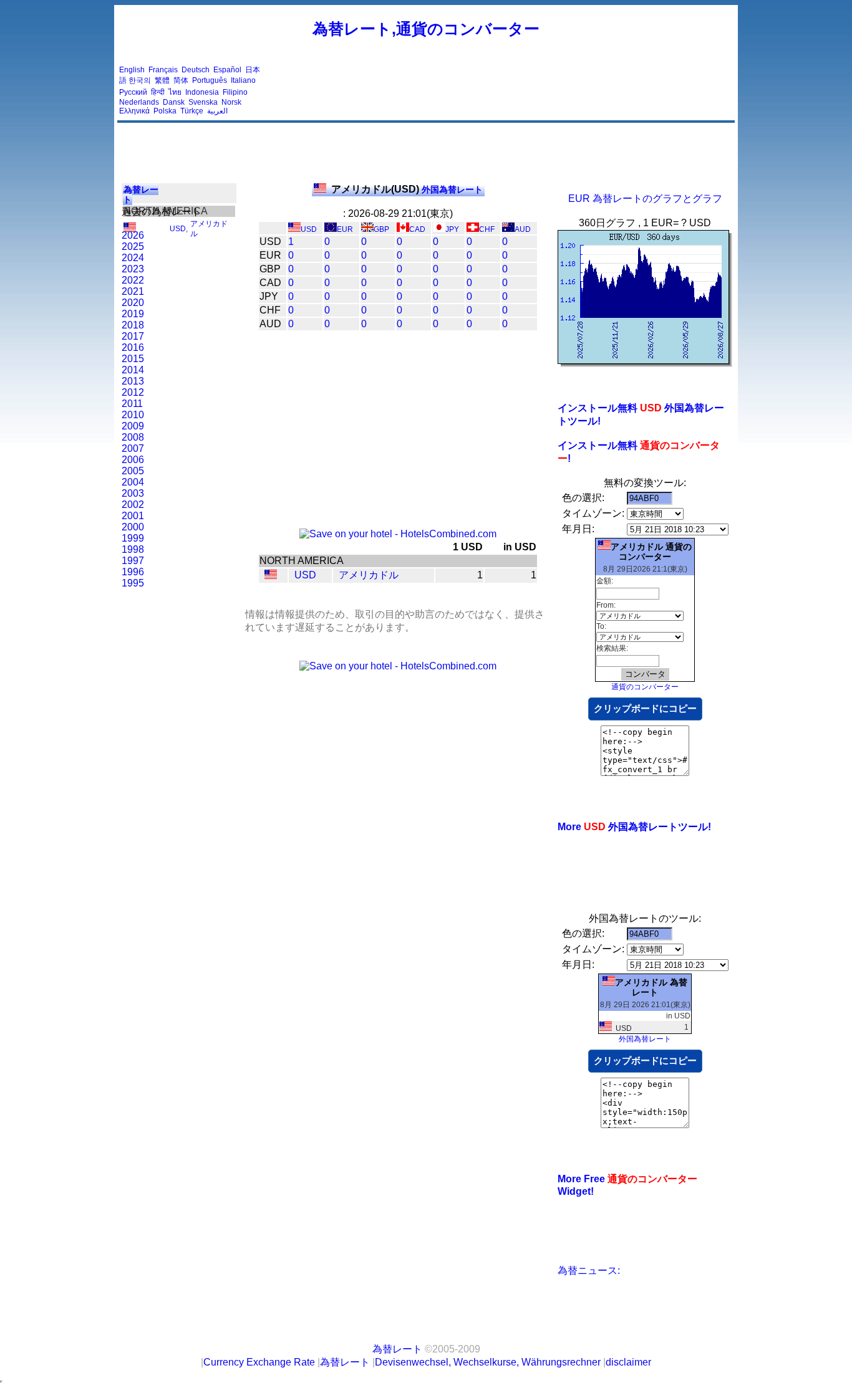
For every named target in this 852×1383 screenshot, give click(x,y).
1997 (133, 560)
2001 (133, 515)
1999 (133, 538)
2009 (133, 426)
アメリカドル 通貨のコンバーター (651, 552)
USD (178, 228)
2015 (133, 358)
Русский (133, 92)
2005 (133, 471)
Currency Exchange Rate (259, 1362)
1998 (133, 549)
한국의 (139, 80)
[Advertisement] (506, 90)
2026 (133, 235)
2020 (133, 302)
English (132, 69)
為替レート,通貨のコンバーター (426, 28)
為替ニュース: (589, 1270)
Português (209, 80)
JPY (452, 229)
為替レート (397, 1349)
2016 (133, 347)
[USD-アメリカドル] (270, 575)
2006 (133, 459)
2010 (133, 414)
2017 (133, 336)
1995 (133, 583)
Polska (165, 111)
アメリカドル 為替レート (651, 987)
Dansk (174, 102)
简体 (180, 80)
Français (163, 69)
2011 (132, 403)
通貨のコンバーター (645, 686)
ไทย (175, 92)
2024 (133, 257)
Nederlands (139, 102)
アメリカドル (369, 575)
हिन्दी (158, 92)
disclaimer (628, 1362)
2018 (133, 325)
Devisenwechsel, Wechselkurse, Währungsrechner (488, 1362)
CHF (487, 229)
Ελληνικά (134, 111)
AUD (523, 229)
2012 (133, 392)
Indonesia (202, 92)
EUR (345, 229)
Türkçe (191, 111)
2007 (133, 448)
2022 (133, 280)
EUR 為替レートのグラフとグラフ (645, 198)
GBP (381, 229)
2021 (133, 291)
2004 (133, 482)
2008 (133, 437)
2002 (133, 504)
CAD (417, 229)
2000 (133, 527)
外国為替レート (407, 189)
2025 (133, 246)
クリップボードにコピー (645, 708)
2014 (133, 370)
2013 (133, 381)
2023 (133, 269)
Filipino (235, 92)
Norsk (231, 102)
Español (227, 69)
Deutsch (196, 69)
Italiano (243, 80)
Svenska (203, 102)
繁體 (162, 80)
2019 (133, 314)
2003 (133, 493)
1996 (133, 572)
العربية (217, 111)
